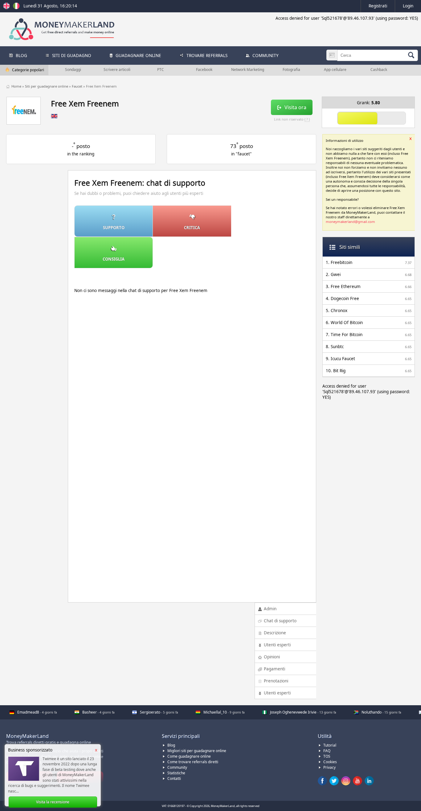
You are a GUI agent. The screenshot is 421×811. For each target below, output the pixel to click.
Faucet (77, 86)
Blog (171, 745)
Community (177, 767)
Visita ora (295, 107)
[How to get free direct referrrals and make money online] (7, 7)
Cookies (330, 761)
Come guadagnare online (189, 756)
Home (16, 86)
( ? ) (307, 119)
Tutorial (329, 745)
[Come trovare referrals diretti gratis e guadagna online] (16, 7)
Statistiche (176, 773)
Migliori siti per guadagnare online (196, 750)
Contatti (174, 778)
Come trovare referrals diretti (192, 761)
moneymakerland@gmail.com (350, 221)
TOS (326, 756)
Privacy (329, 767)
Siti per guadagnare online (47, 86)
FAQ (326, 750)
